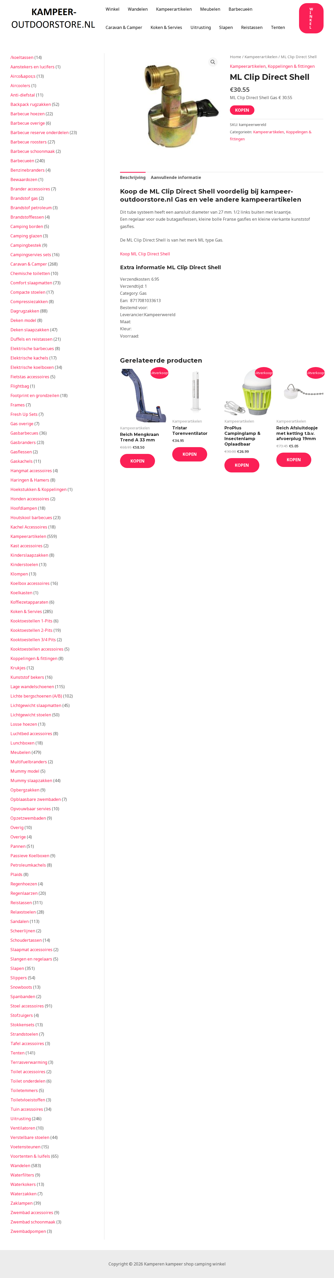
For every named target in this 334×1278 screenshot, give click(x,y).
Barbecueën (240, 9)
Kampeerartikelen (174, 9)
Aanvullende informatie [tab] (176, 177)
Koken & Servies (166, 27)
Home (235, 56)
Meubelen (210, 9)
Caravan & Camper (124, 27)
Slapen (226, 27)
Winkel (113, 9)
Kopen (242, 110)
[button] (311, 18)
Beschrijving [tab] (133, 177)
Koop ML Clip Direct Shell (145, 254)
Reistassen (252, 27)
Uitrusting (200, 27)
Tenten (278, 27)
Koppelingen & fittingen (291, 66)
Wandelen (138, 9)
